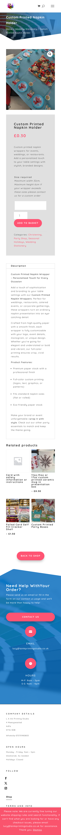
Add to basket (27, 223)
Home (9, 29)
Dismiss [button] (37, 829)
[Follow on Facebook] (30, 778)
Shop (9, 796)
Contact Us (30, 616)
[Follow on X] (30, 783)
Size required (23, 177)
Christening (35, 234)
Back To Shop (30, 555)
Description (18, 265)
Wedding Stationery (26, 29)
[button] (50, 54)
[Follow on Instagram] (30, 788)
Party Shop (20, 238)
